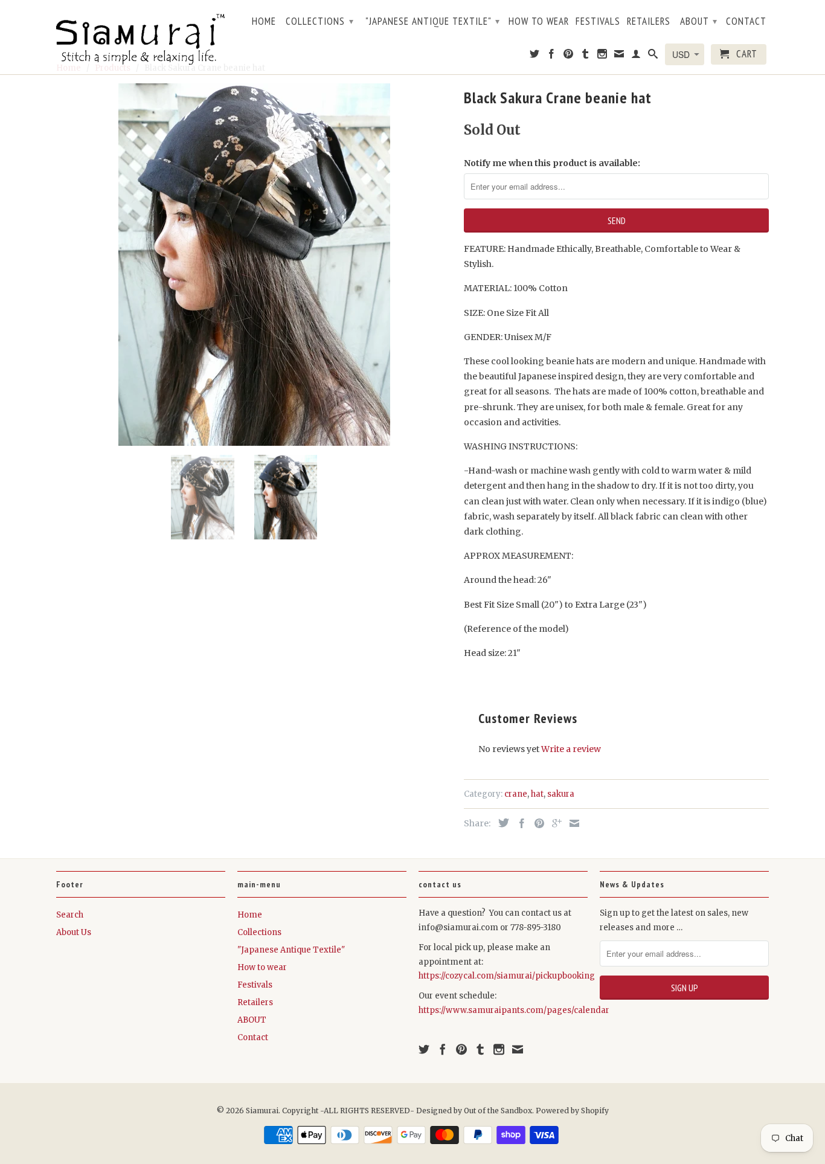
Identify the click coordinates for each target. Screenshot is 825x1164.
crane (515, 794)
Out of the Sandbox (498, 1110)
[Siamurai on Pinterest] (568, 56)
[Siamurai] (140, 37)
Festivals (598, 22)
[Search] (653, 56)
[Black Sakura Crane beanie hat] (254, 264)
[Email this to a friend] (571, 823)
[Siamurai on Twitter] (535, 56)
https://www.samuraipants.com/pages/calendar (514, 1010)
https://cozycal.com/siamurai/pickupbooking (507, 976)
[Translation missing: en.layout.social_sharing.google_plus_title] (554, 823)
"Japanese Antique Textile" (432, 21)
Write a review (571, 749)
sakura (560, 794)
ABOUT (698, 21)
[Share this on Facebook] (519, 823)
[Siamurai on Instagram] (602, 56)
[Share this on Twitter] (500, 822)
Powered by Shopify (572, 1110)
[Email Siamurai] (619, 56)
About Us (73, 932)
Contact (746, 22)
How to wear (539, 22)
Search (69, 915)
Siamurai (262, 1110)
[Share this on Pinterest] (536, 823)
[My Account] (636, 56)
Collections (320, 21)
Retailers (648, 22)
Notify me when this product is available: (552, 163)
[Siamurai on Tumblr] (585, 56)
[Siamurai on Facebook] (552, 56)
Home (264, 22)
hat (537, 794)
